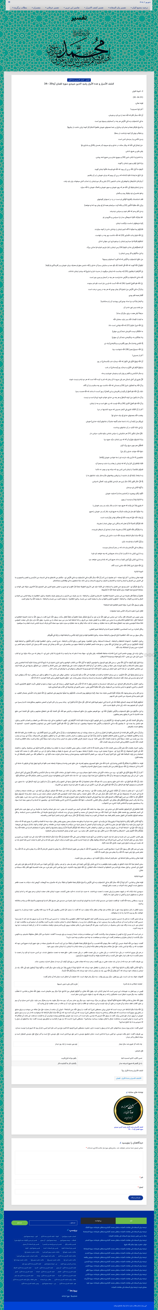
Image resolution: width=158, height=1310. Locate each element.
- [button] (154, 655)
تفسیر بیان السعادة (118, 7)
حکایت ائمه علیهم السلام (48, 1256)
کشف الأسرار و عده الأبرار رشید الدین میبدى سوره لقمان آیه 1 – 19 (128, 1128)
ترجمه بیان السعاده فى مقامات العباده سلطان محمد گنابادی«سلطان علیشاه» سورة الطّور (116, 1270)
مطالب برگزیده (20, 7)
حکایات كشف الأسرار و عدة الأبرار (67, 1256)
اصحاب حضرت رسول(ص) (69, 1236)
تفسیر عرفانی (53, 7)
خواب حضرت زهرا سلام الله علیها (135, 1244)
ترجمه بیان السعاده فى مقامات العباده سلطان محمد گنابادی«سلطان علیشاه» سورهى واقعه (115, 1257)
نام (141, 1177)
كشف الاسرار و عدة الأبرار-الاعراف (22, 1268)
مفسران (36, 7)
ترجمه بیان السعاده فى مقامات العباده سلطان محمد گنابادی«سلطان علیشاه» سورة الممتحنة (115, 1231)
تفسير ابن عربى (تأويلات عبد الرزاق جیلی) (25, 1240)
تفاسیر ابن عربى (72, 7)
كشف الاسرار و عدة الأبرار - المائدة (45, 1272)
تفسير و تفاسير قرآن (70, 1244)
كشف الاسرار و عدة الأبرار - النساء (67, 1276)
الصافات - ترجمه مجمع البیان (68, 1240)
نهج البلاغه (66, 1296)
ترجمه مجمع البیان (140, 7)
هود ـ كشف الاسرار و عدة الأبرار (67, 1284)
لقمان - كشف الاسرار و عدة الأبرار (79, 80)
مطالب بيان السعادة (45, 1280)
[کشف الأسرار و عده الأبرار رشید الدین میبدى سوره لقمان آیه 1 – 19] (128, 1110)
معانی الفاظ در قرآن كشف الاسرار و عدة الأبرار (25, 1280)
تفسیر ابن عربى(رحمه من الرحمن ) (52, 1244)
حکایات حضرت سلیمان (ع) (32, 1252)
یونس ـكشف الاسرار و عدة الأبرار (30, 1284)
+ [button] (150, 655)
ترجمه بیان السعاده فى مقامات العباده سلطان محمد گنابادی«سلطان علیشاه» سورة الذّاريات (115, 1278)
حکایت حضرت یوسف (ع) (21, 1260)
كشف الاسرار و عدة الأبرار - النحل (24, 1272)
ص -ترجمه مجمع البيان (50, 1264)
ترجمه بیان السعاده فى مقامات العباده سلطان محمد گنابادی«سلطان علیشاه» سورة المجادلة (115, 1249)
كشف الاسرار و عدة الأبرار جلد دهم (24, 1276)
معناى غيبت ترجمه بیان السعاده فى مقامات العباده (129, 1287)
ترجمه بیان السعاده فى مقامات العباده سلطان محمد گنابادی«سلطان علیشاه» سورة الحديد (116, 1253)
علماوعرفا (73, 1296)
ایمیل (140, 1187)
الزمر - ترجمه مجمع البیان (31, 1236)
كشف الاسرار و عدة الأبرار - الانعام (67, 1272)
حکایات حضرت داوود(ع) (69, 1252)
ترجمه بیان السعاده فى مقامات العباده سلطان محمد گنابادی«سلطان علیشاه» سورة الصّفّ (116, 1227)
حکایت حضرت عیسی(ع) (53, 1260)
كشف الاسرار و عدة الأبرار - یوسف (46, 1276)
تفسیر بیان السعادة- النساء (50, 1248)
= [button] (146, 655)
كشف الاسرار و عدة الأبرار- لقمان (128, 1078)
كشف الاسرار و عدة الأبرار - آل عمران (66, 1268)
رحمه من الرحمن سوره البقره (68, 1264)
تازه (131, 1220)
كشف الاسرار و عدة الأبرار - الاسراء (44, 1268)
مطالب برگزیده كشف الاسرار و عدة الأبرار (65, 1280)
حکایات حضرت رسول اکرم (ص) (51, 1252)
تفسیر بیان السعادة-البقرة (69, 1248)
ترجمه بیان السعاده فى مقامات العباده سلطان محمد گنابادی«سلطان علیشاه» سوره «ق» (117, 1283)
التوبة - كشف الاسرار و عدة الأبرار (50, 1236)
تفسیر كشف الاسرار (94, 7)
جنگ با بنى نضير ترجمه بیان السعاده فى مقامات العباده (128, 1236)
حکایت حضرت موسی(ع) (37, 1260)
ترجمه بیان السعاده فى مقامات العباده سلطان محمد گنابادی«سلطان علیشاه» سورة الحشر (116, 1240)
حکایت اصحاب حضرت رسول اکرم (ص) (27, 1256)
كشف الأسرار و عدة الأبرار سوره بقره (31, 1264)
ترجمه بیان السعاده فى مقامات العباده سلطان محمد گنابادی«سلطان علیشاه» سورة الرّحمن (115, 1261)
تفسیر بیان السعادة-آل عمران (31, 1244)
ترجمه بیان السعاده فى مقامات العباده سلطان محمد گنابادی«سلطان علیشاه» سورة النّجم (116, 1266)
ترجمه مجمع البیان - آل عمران (48, 1240)
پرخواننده (98, 1220)
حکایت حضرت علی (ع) (70, 1260)
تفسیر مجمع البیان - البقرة (32, 1248)
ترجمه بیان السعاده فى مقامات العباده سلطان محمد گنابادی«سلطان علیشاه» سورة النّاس (116, 1274)
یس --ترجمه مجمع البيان (49, 1284)
